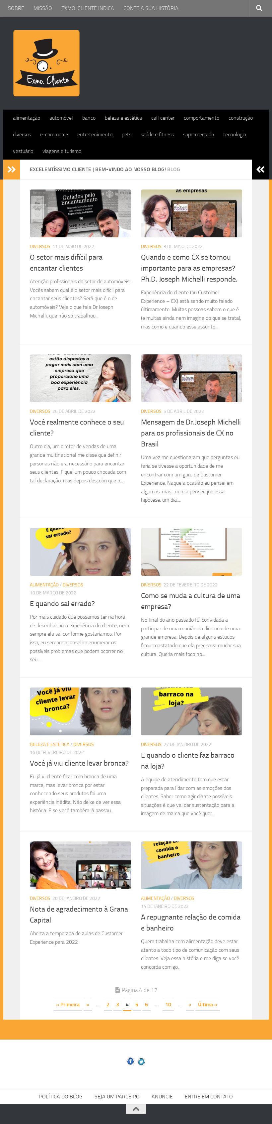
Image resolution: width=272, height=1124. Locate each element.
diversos (22, 134)
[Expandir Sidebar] (11, 170)
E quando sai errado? (62, 603)
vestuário (23, 151)
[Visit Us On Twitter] (141, 1065)
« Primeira (68, 1004)
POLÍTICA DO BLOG (61, 1096)
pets (126, 134)
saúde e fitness (157, 134)
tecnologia (234, 134)
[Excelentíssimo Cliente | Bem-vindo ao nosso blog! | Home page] (46, 63)
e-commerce (54, 134)
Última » (207, 1004)
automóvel (61, 118)
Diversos (40, 246)
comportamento (201, 118)
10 (168, 1004)
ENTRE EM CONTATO (209, 1096)
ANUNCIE (162, 1096)
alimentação (26, 118)
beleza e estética (123, 118)
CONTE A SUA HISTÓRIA (150, 8)
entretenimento (94, 134)
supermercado (198, 134)
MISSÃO (43, 8)
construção (241, 118)
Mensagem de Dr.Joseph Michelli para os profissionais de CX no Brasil (191, 433)
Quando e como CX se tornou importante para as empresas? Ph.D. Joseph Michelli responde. (189, 268)
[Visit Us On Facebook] (130, 1065)
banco (89, 118)
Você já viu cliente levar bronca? (79, 763)
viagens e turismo (61, 151)
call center (162, 118)
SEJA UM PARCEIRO (117, 1096)
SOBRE (16, 8)
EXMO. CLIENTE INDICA (87, 8)
